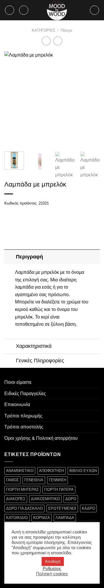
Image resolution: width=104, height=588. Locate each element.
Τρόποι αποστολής (23, 426)
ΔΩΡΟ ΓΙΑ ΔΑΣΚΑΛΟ (24, 508)
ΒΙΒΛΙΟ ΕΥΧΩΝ (83, 470)
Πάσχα (66, 30)
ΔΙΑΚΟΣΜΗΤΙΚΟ (45, 499)
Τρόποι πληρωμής (23, 415)
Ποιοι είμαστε (17, 382)
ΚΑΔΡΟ (88, 508)
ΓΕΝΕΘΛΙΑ (33, 480)
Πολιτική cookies (52, 573)
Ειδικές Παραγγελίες (25, 393)
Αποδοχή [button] (52, 561)
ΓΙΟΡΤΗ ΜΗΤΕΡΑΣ (22, 489)
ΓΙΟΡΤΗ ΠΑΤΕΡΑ (59, 489)
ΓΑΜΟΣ (12, 480)
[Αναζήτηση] (23, 10)
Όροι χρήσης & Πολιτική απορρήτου (41, 438)
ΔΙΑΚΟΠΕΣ (15, 499)
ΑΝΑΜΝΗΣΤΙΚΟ (20, 470)
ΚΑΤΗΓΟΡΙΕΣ (43, 30)
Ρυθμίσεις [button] (52, 568)
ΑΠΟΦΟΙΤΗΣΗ (51, 470)
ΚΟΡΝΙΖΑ (41, 517)
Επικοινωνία (17, 404)
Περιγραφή (29, 257)
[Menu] (9, 10)
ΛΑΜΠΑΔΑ (64, 517)
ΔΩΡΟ (70, 499)
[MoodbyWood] (57, 10)
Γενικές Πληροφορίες (40, 360)
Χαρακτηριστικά (33, 346)
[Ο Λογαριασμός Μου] (94, 10)
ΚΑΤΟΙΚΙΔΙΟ (17, 517)
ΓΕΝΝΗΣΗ (57, 480)
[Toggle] (10, 256)
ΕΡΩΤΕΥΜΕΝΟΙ (62, 508)
